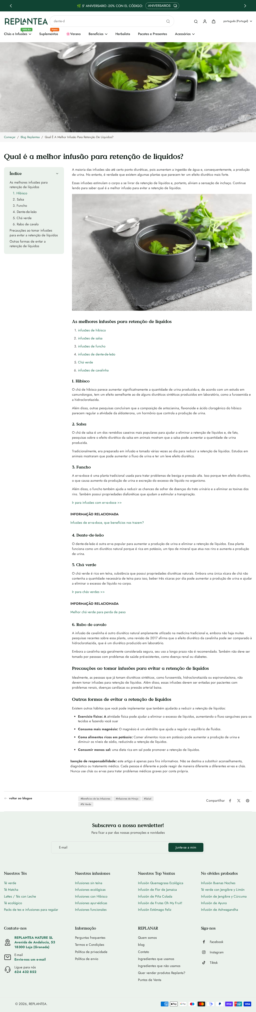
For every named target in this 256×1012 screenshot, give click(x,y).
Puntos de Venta (149, 980)
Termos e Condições (89, 944)
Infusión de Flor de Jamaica (157, 889)
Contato (143, 952)
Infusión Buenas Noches (218, 883)
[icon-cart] (213, 21)
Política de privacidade (91, 952)
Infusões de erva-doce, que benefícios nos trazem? (107, 522)
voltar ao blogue (20, 798)
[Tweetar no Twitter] (238, 800)
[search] (195, 21)
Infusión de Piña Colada (155, 896)
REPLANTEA (37, 1003)
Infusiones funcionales (91, 909)
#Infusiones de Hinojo (127, 798)
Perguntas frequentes (90, 937)
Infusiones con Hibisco (91, 896)
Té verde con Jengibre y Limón (223, 889)
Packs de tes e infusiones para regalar (31, 909)
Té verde (10, 883)
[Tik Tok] (205, 962)
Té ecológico (13, 903)
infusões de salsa (90, 338)
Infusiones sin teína (88, 883)
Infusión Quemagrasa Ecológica (160, 883)
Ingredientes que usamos (156, 959)
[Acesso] (204, 21)
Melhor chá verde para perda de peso (98, 612)
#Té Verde (86, 804)
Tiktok (214, 962)
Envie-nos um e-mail (30, 959)
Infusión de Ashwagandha (219, 909)
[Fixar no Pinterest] (247, 800)
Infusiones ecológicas (90, 889)
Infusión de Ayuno (214, 903)
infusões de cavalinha (93, 370)
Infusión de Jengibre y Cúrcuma (224, 896)
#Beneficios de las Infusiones (95, 798)
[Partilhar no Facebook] (230, 800)
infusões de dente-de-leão (96, 354)
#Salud (147, 798)
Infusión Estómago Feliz (154, 909)
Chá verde (85, 362)
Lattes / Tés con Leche (20, 896)
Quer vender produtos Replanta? (161, 973)
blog (141, 944)
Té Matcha (11, 889)
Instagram (217, 952)
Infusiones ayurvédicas (91, 903)
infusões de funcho (91, 346)
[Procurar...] (168, 21)
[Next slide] (245, 5)
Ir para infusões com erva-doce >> (97, 502)
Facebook (216, 942)
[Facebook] (205, 941)
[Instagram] (205, 952)
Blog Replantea (30, 137)
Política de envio (86, 959)
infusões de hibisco (92, 330)
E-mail (63, 847)
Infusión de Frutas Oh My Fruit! (160, 903)
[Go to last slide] (10, 5)
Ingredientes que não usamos (159, 966)
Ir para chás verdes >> (88, 591)
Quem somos (147, 937)
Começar (9, 137)
